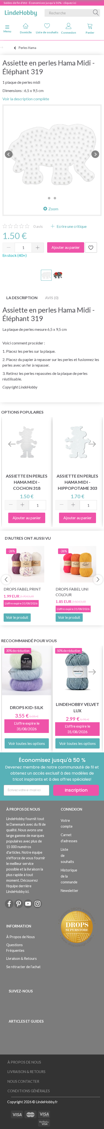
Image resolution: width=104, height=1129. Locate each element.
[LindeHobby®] (21, 12)
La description (21, 297)
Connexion (68, 32)
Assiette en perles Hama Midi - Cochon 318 (26, 482)
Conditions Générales (28, 1091)
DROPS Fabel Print (22, 589)
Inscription (76, 790)
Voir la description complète (25, 98)
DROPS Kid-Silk (26, 707)
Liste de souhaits (47, 32)
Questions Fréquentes (15, 948)
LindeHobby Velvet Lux (77, 707)
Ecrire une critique (71, 226)
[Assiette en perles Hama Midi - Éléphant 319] (52, 154)
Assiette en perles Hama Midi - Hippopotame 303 (77, 482)
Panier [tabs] (90, 32)
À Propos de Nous (20, 937)
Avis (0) (52, 297)
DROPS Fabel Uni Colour (72, 592)
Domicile (26, 32)
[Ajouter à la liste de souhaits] (91, 247)
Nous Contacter (23, 1081)
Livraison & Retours (21, 958)
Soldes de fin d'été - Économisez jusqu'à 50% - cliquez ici (40, 3)
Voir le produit (17, 617)
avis (38, 226)
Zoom (53, 208)
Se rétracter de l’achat (23, 967)
